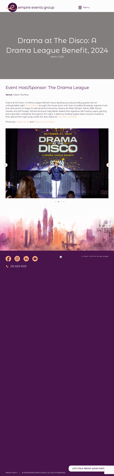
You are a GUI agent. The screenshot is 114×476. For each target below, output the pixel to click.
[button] (6, 165)
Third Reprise (32, 105)
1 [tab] (55, 201)
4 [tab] (64, 201)
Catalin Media (22, 122)
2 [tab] (58, 201)
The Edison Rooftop (67, 117)
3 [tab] (61, 201)
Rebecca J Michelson (44, 122)
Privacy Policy (12, 473)
